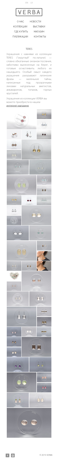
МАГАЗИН (39, 31)
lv (32, 2)
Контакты (40, 36)
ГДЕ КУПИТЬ (21, 31)
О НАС (20, 21)
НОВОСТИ (35, 21)
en (26, 2)
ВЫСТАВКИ (39, 26)
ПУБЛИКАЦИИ (20, 36)
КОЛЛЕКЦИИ (20, 26)
